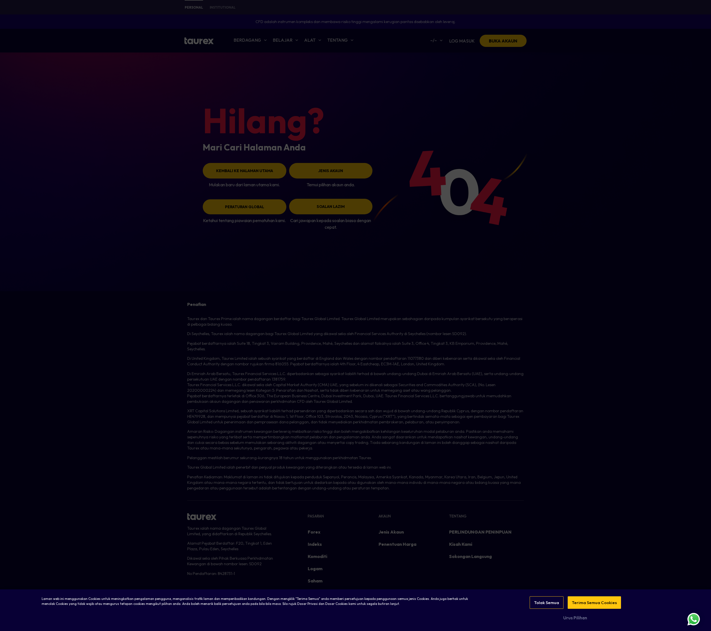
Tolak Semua (546, 602)
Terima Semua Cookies (594, 602)
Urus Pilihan (575, 617)
